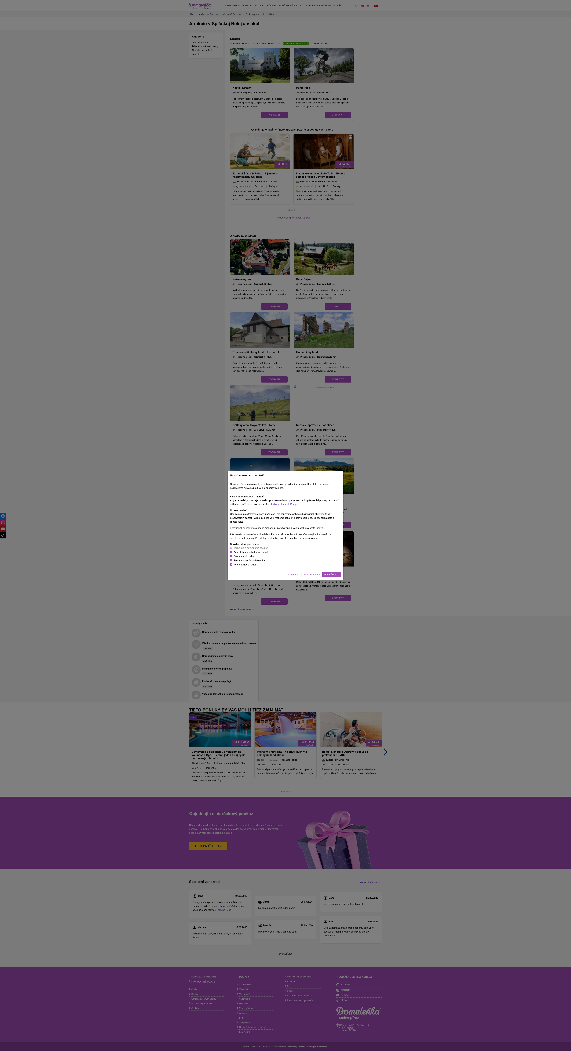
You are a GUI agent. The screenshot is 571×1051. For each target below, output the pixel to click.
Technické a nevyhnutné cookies (251, 548)
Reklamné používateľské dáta (249, 560)
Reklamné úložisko (244, 556)
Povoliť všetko (331, 574)
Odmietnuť (293, 574)
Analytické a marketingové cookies (252, 552)
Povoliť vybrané (311, 574)
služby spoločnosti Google (284, 504)
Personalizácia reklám (245, 564)
